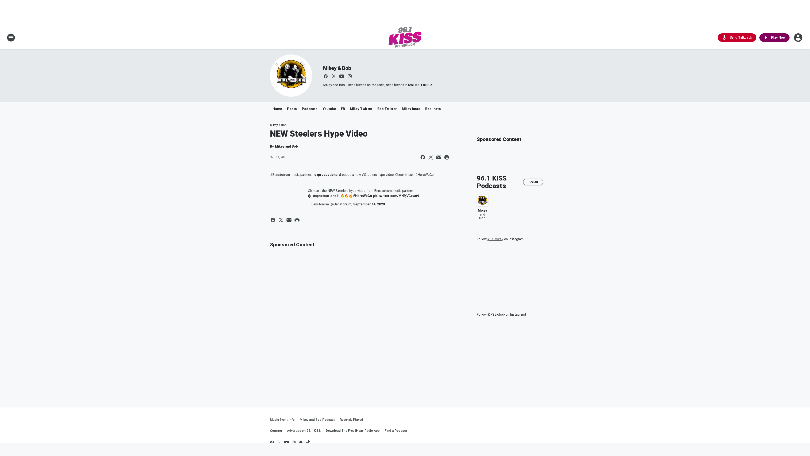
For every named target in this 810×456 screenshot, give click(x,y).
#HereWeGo (362, 196)
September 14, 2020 (369, 204)
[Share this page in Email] (439, 157)
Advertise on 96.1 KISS (304, 431)
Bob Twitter (387, 109)
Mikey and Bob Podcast (317, 420)
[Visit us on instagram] (349, 76)
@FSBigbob (496, 314)
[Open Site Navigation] (11, 37)
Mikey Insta (411, 109)
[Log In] (798, 37)
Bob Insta (433, 109)
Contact (276, 431)
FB (343, 109)
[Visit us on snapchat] (300, 442)
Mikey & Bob (337, 68)
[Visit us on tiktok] (307, 442)
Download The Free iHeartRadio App (353, 431)
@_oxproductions (322, 196)
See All (533, 182)
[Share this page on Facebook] (423, 157)
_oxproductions (325, 175)
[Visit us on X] (333, 76)
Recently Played (351, 420)
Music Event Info (282, 420)
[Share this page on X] (431, 157)
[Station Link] (405, 38)
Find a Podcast (396, 431)
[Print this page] (447, 157)
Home (277, 109)
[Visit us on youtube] (341, 76)
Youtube (329, 109)
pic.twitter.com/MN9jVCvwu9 (396, 196)
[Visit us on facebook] (325, 76)
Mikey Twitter (361, 109)
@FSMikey (495, 239)
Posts (292, 109)
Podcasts (309, 109)
